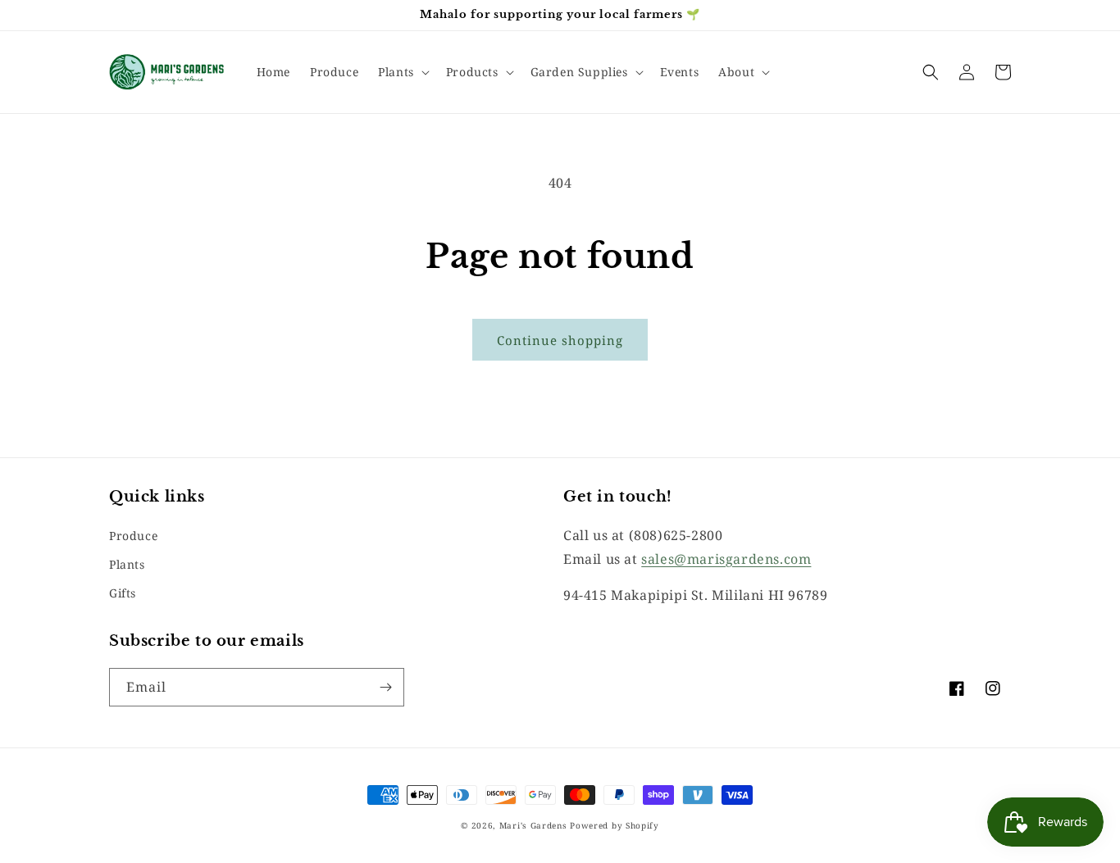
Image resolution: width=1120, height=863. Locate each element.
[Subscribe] (385, 687)
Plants (127, 564)
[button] (402, 72)
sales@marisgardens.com (726, 559)
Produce (133, 535)
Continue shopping (560, 340)
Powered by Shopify (614, 825)
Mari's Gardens (533, 825)
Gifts (122, 593)
